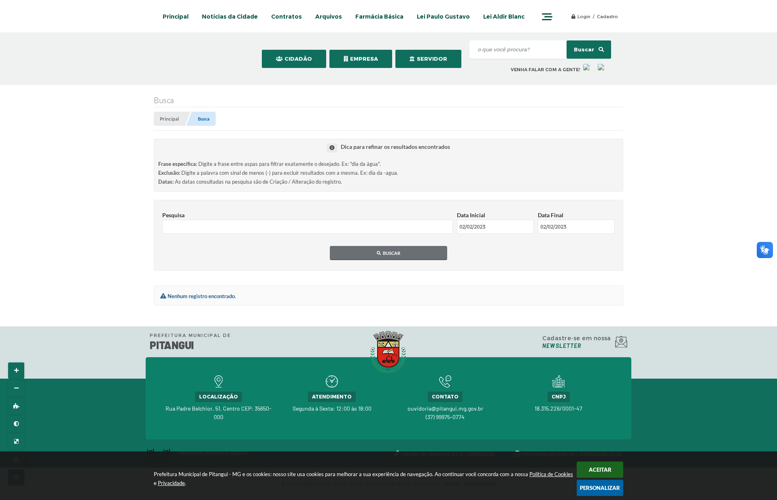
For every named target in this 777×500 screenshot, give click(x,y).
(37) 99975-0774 (445, 416)
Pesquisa (173, 215)
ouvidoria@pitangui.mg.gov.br (445, 408)
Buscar (584, 49)
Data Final (550, 215)
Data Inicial (471, 215)
